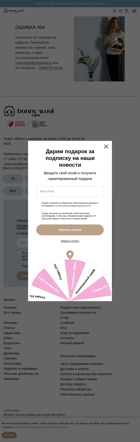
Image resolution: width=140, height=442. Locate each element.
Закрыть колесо (70, 240)
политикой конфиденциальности (74, 205)
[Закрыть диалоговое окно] (106, 146)
